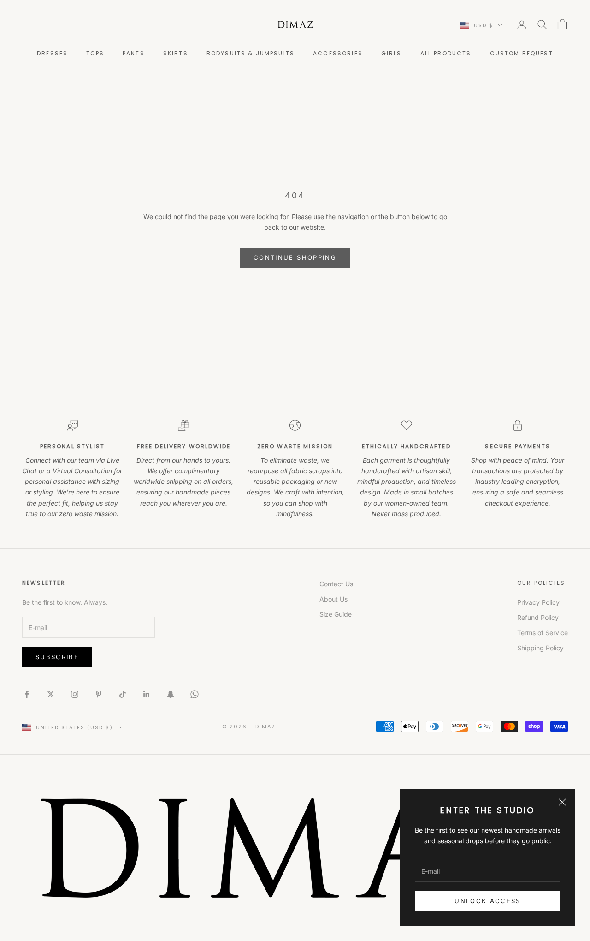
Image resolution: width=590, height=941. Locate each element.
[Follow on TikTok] (122, 694)
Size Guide (335, 614)
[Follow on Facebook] (26, 694)
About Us (333, 599)
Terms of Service (542, 633)
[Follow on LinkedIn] (146, 694)
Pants (134, 53)
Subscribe (57, 657)
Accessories (338, 53)
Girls (391, 53)
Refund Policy (538, 617)
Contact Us (336, 584)
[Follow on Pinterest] (98, 694)
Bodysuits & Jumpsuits (250, 53)
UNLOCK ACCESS (487, 901)
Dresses (52, 53)
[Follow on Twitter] (50, 694)
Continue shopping (295, 257)
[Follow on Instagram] (74, 694)
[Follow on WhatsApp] (194, 694)
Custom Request (521, 53)
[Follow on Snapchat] (170, 694)
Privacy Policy (538, 602)
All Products (446, 53)
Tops (95, 53)
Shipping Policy (540, 648)
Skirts (175, 53)
